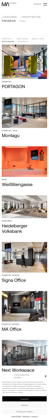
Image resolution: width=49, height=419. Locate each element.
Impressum (34, 416)
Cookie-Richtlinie (16, 416)
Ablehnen (24, 405)
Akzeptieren (24, 399)
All (23, 20)
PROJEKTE (37, 4)
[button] (45, 376)
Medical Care (38, 39)
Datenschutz (26, 416)
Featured (10, 16)
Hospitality (7, 39)
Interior (10, 20)
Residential (23, 41)
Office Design (8, 41)
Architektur (31, 16)
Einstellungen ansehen (24, 411)
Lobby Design (22, 39)
